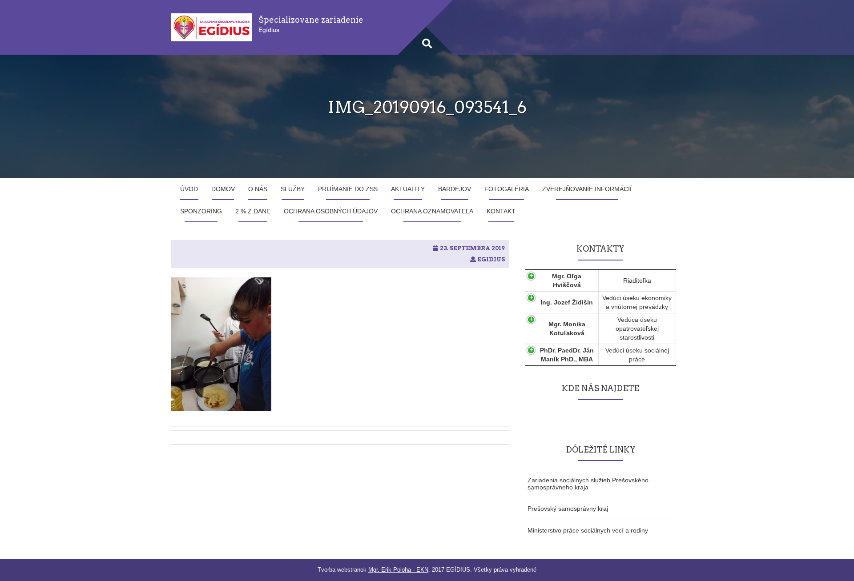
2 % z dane (252, 211)
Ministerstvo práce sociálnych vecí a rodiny (588, 530)
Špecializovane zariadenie (310, 19)
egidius (491, 259)
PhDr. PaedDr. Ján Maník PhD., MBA (567, 355)
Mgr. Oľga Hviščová (566, 280)
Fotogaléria (506, 188)
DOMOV (223, 188)
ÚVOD (189, 188)
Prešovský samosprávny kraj (568, 508)
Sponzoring (201, 211)
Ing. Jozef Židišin (566, 302)
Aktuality (408, 188)
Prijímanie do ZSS (348, 188)
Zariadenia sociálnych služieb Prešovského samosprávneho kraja (588, 483)
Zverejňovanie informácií (587, 188)
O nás (257, 188)
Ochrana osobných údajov (331, 211)
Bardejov (454, 188)
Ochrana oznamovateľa (432, 211)
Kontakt (501, 211)
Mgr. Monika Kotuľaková (566, 329)
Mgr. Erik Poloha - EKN (398, 569)
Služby (293, 188)
